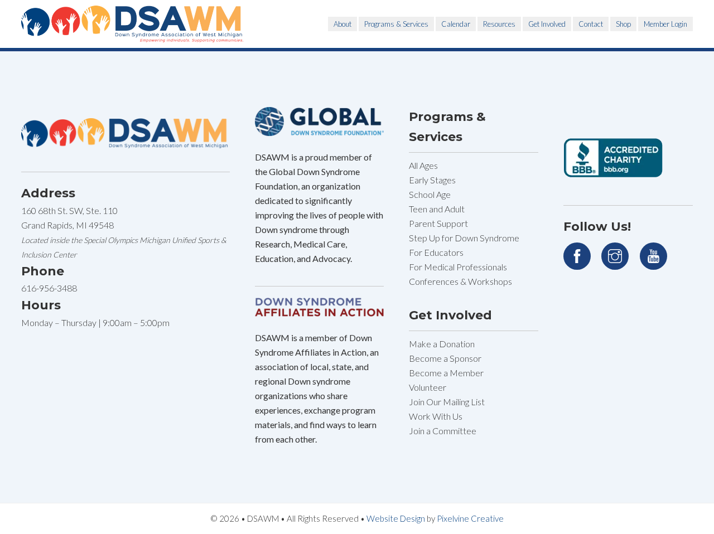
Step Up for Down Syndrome (464, 237)
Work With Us (435, 416)
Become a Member (446, 372)
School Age (430, 194)
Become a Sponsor (445, 358)
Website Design (395, 518)
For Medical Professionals (458, 266)
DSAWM (132, 24)
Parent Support (438, 223)
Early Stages (432, 179)
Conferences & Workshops (460, 281)
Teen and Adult (437, 208)
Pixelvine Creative (470, 518)
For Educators (436, 252)
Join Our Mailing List (447, 401)
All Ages (423, 165)
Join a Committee (442, 430)
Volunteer (427, 387)
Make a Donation (442, 343)
